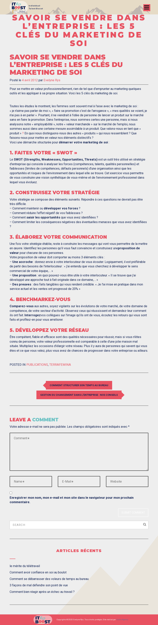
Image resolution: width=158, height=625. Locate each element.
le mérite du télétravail (25, 566)
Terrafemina (60, 364)
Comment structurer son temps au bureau (79, 385)
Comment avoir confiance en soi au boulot (38, 572)
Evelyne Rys (52, 80)
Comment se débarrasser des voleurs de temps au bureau (49, 579)
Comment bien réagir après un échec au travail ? (42, 592)
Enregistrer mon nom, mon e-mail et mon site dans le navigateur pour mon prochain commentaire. (72, 500)
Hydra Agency (122, 619)
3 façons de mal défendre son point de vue (39, 585)
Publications (37, 364)
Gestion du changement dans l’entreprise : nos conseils (79, 394)
